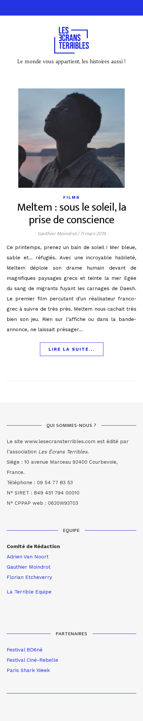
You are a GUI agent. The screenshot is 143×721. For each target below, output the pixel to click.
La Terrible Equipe (29, 592)
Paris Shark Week (28, 670)
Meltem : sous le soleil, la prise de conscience (71, 213)
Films (71, 197)
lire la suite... (72, 349)
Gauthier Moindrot (57, 233)
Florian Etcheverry (29, 577)
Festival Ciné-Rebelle (32, 660)
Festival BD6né (25, 650)
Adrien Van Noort (28, 557)
